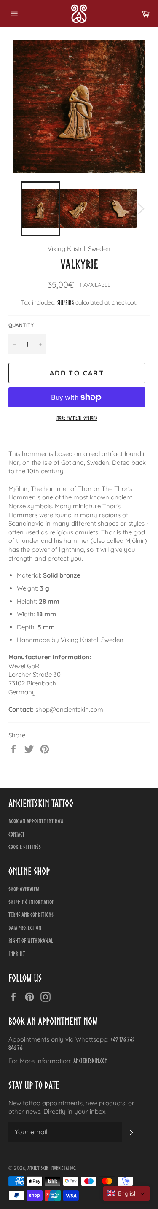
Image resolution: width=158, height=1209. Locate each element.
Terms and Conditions (31, 915)
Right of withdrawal (30, 940)
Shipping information (31, 902)
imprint (16, 953)
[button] (126, 1193)
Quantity (21, 325)
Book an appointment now (36, 821)
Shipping (65, 302)
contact (16, 834)
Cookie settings (24, 847)
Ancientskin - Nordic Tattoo (51, 1168)
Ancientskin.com (90, 1061)
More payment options (76, 418)
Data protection (24, 928)
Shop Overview (23, 889)
